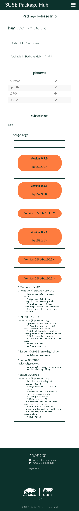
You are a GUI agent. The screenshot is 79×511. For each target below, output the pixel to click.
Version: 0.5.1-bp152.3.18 (39, 190)
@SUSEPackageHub (42, 463)
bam (11, 28)
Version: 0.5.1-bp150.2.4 (39, 259)
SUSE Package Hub (26, 5)
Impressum (34, 468)
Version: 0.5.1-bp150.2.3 (39, 278)
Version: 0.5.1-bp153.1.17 (39, 162)
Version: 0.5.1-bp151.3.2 (39, 213)
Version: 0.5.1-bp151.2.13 (39, 236)
